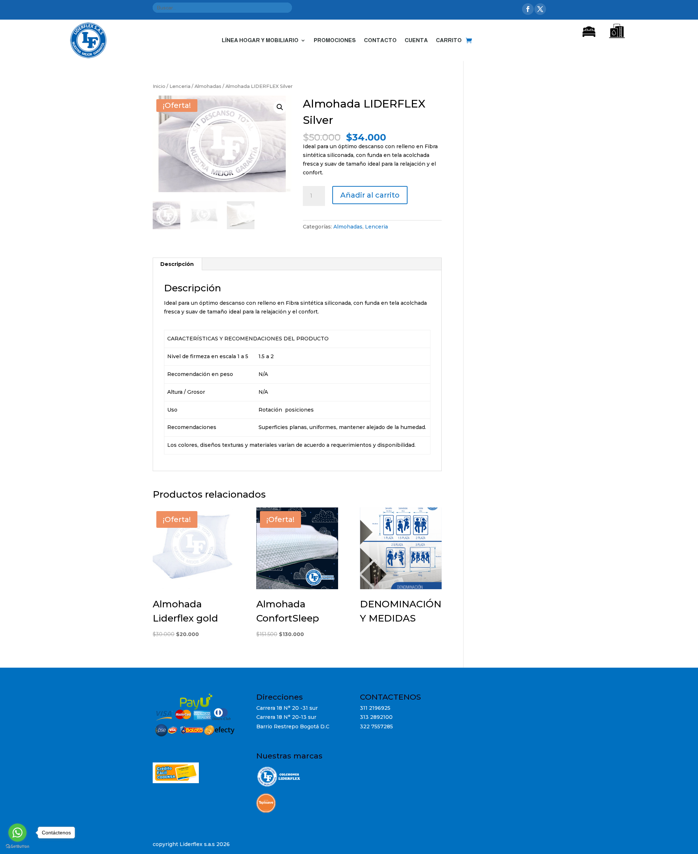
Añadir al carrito (370, 195)
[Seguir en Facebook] (528, 9)
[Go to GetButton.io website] (17, 846)
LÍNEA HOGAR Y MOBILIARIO (260, 40)
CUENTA (416, 40)
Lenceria (179, 86)
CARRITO (449, 40)
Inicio (159, 86)
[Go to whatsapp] (17, 832)
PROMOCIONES (335, 40)
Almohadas (207, 86)
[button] (279, 107)
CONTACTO (380, 40)
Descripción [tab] (177, 264)
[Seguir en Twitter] (540, 9)
